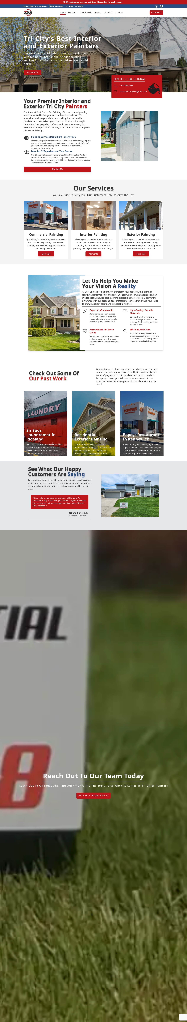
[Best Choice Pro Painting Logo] (28, 12)
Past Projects (86, 12)
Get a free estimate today (93, 795)
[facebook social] (156, 6)
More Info (46, 253)
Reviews (98, 12)
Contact (119, 12)
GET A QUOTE (156, 12)
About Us (109, 12)
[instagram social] (161, 6)
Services (72, 12)
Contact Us (32, 72)
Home (63, 12)
